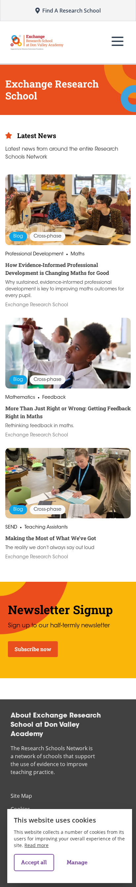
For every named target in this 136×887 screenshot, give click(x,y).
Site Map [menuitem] (21, 795)
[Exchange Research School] (37, 42)
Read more (36, 845)
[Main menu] (117, 41)
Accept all (34, 863)
